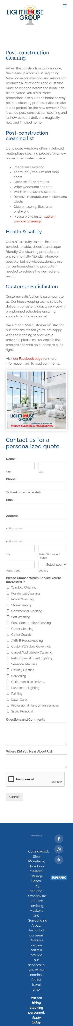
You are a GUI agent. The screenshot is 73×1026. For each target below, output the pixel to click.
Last (41, 471)
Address (12, 516)
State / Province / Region (49, 556)
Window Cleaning (24, 587)
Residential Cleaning (25, 593)
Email (11, 500)
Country (43, 570)
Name (11, 459)
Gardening (18, 676)
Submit (14, 797)
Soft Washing (20, 617)
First (8, 471)
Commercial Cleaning (26, 611)
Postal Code (13, 570)
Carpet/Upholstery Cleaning (31, 652)
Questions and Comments (25, 719)
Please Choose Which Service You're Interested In (33, 580)
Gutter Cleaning (22, 629)
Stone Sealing (21, 605)
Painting (17, 693)
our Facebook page (27, 359)
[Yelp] (59, 859)
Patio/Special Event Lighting (31, 658)
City (8, 554)
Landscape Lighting (25, 688)
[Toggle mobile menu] (65, 6)
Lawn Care (19, 699)
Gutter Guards (21, 634)
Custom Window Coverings (31, 646)
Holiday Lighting (22, 670)
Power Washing (22, 599)
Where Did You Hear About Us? (29, 751)
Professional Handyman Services (35, 705)
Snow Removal (22, 711)
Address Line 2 (15, 541)
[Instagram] (59, 849)
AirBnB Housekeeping (27, 640)
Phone (12, 479)
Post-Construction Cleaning (31, 623)
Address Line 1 (14, 528)
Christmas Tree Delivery (28, 682)
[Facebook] (59, 839)
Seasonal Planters (24, 664)
